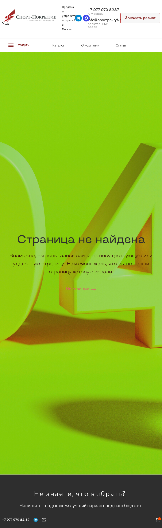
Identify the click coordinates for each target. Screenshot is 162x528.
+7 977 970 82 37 (15, 519)
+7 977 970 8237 (103, 10)
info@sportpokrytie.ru (107, 20)
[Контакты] (44, 519)
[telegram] (78, 18)
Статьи (121, 45)
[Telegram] (36, 519)
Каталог (58, 45)
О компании (90, 45)
